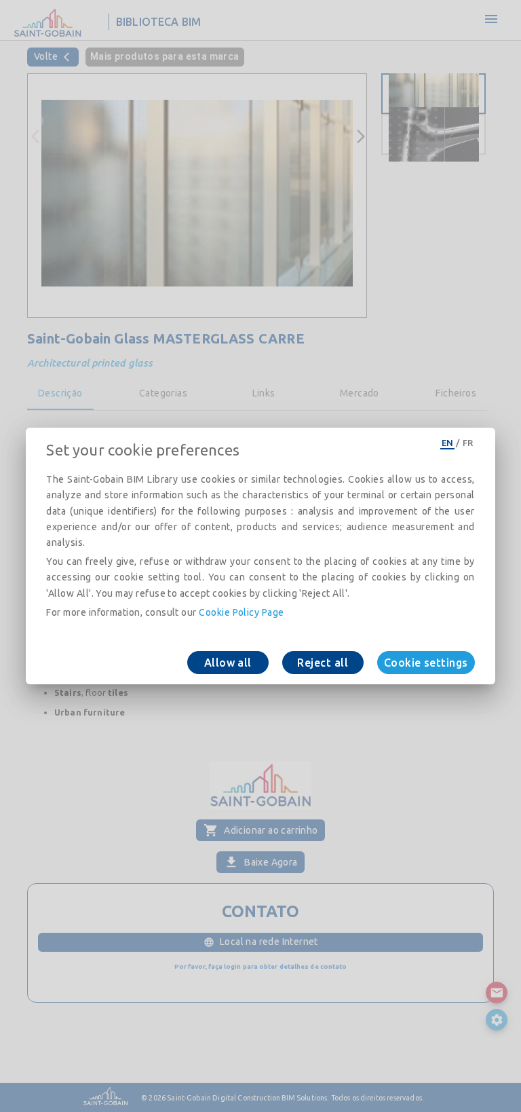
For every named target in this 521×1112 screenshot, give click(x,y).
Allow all (228, 662)
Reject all (322, 662)
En (448, 442)
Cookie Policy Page (241, 612)
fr (468, 442)
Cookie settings (426, 662)
